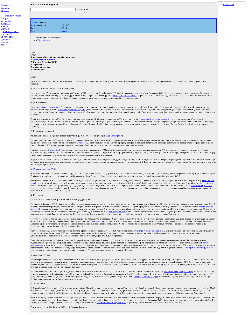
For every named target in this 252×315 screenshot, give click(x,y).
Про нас (5, 10)
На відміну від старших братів (44, 107)
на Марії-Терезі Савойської (124, 95)
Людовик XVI (54, 150)
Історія (4, 18)
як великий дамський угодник (71, 109)
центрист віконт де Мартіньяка (150, 231)
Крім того (83, 143)
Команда (5, 5)
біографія (5, 23)
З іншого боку (98, 221)
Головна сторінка (12, 15)
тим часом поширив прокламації (178, 271)
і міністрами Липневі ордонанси (198, 248)
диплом (5, 29)
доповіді (5, 39)
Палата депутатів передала (146, 276)
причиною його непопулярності (155, 119)
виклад (4, 26)
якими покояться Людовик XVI (112, 302)
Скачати (34, 22)
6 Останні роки (43, 40)
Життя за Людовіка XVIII (44, 169)
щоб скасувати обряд (118, 211)
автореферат (7, 21)
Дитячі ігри (7, 36)
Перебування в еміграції (44, 60)
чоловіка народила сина (201, 185)
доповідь (5, 42)
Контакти (5, 8)
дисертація (6, 34)
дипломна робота (10, 31)
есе (2, 44)
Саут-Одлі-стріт (113, 136)
